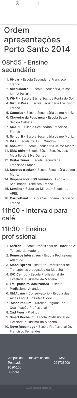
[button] (49, 12)
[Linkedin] (34, 394)
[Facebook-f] (26, 394)
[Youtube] (42, 394)
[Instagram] (50, 394)
